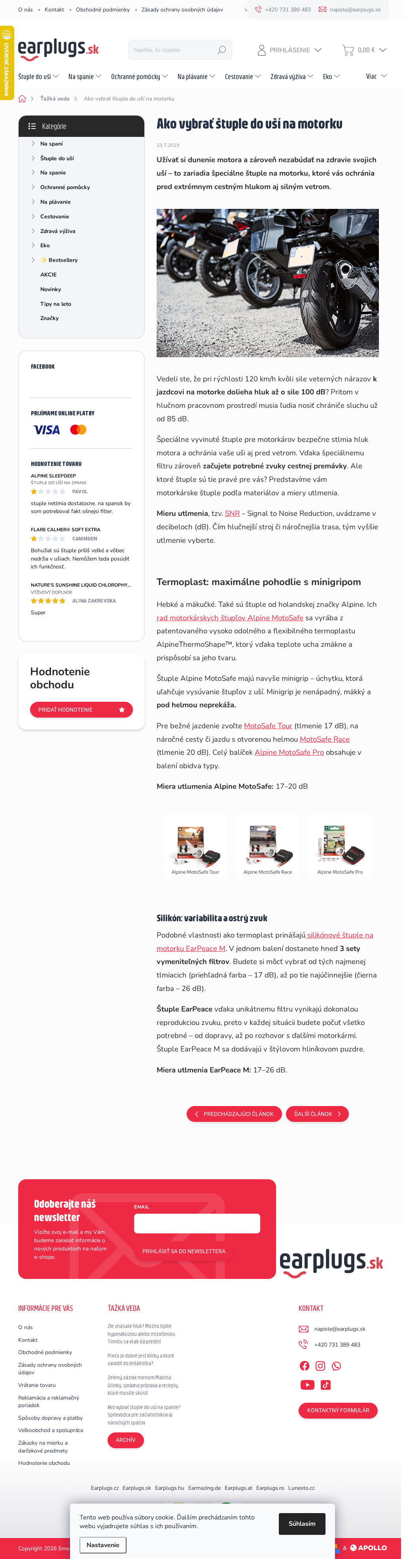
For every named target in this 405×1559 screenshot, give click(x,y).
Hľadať (222, 50)
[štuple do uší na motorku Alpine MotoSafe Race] (268, 844)
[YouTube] (307, 1383)
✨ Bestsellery (59, 260)
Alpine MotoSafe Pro (289, 752)
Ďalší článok (313, 1114)
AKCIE (48, 274)
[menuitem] (39, 76)
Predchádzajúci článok (239, 1114)
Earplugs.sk (137, 1488)
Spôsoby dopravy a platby (50, 1418)
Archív (126, 1440)
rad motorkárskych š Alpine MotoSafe (230, 618)
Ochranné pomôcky (65, 187)
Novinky (50, 289)
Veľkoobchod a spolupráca (50, 1430)
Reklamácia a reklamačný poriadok (48, 1401)
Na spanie (53, 172)
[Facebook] (304, 1364)
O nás (25, 9)
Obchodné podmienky (103, 9)
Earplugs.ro (270, 1488)
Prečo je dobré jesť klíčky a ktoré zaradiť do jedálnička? (141, 1360)
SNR (232, 513)
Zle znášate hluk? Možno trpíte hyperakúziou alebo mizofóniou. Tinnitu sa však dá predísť (142, 1334)
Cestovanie (54, 216)
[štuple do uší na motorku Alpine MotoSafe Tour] (195, 844)
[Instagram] (320, 1364)
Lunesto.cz (301, 1488)
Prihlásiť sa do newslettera (183, 1251)
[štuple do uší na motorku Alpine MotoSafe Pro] (340, 844)
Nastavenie (103, 1545)
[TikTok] (325, 1383)
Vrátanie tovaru (37, 1385)
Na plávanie (55, 202)
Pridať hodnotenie (65, 710)
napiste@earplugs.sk (339, 1329)
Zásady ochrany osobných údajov (182, 9)
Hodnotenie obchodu (44, 1463)
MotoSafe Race (325, 739)
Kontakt (54, 9)
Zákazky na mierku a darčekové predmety (43, 1447)
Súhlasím (302, 1523)
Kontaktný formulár (338, 1410)
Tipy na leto (55, 304)
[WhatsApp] (336, 1364)
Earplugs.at (238, 1488)
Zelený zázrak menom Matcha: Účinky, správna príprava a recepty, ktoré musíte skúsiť (143, 1385)
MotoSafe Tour (268, 726)
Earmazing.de (204, 1488)
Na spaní (51, 144)
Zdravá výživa (58, 231)
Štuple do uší (57, 158)
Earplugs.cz (105, 1488)
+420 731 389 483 (337, 1345)
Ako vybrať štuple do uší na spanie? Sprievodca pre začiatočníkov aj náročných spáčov (144, 1415)
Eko (45, 245)
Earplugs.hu (169, 1488)
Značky (49, 318)
